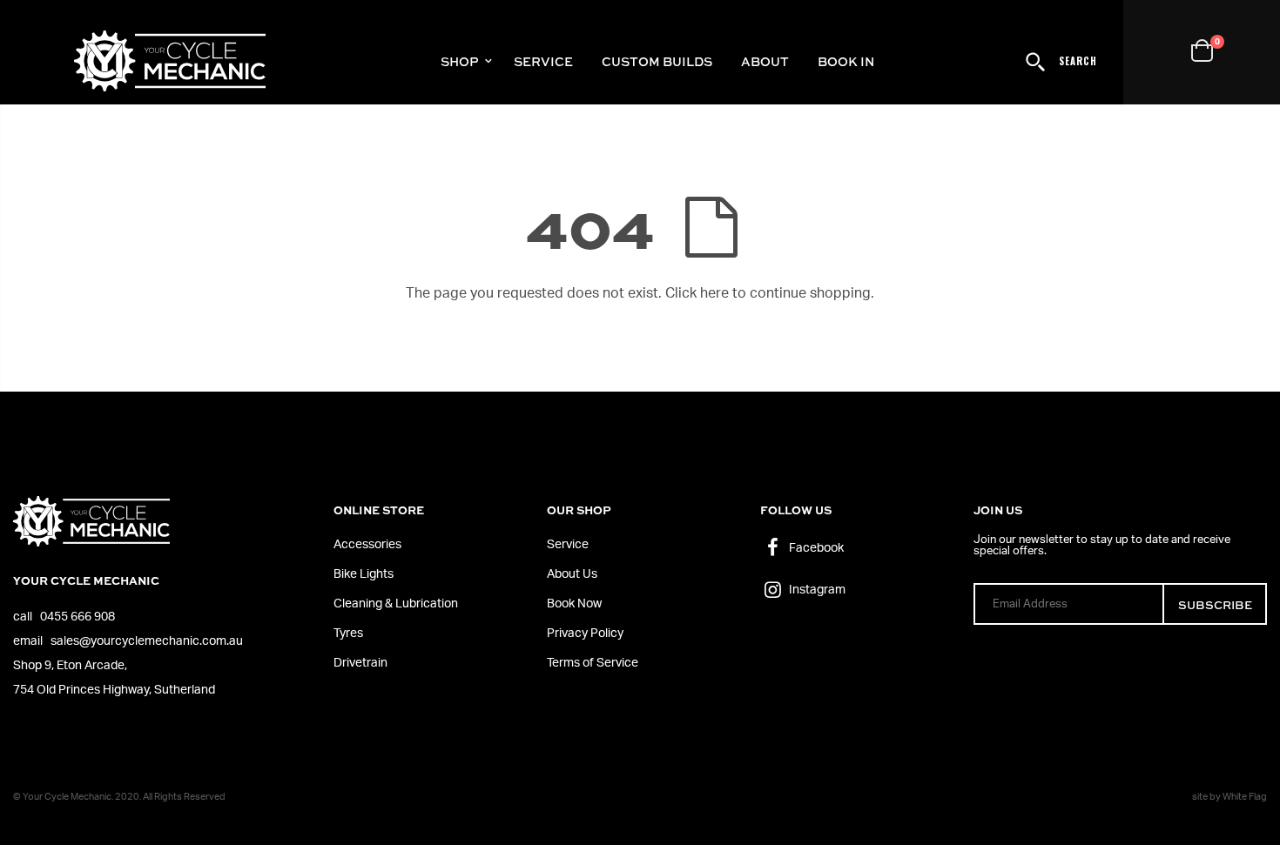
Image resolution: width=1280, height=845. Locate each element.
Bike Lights (363, 574)
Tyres (348, 633)
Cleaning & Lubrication (395, 604)
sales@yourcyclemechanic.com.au (147, 641)
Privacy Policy (585, 633)
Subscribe (1215, 604)
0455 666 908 (77, 617)
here (714, 293)
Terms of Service (592, 663)
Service (568, 545)
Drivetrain (360, 663)
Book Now (574, 604)
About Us (572, 574)
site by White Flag (1229, 796)
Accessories (367, 545)
